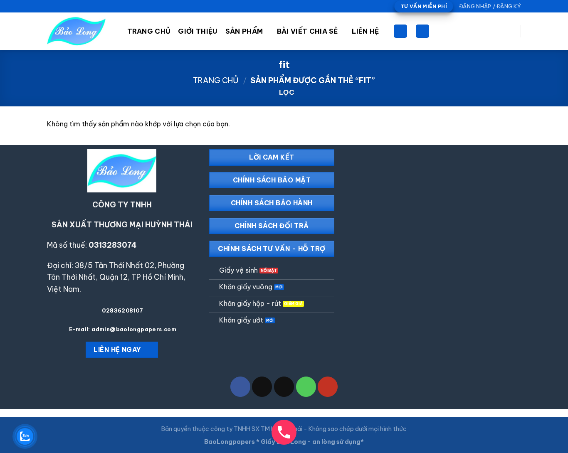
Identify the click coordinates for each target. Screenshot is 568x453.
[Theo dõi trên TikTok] (59, 6)
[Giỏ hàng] (400, 31)
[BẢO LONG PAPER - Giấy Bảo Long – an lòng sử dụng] (77, 31)
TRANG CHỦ (149, 31)
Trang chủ (216, 80)
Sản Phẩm (244, 31)
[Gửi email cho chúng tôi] (66, 6)
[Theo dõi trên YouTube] (82, 6)
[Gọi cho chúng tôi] (74, 6)
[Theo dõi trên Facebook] (51, 6)
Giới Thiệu (197, 31)
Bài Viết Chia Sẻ (307, 31)
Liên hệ (365, 31)
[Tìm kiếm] (422, 31)
